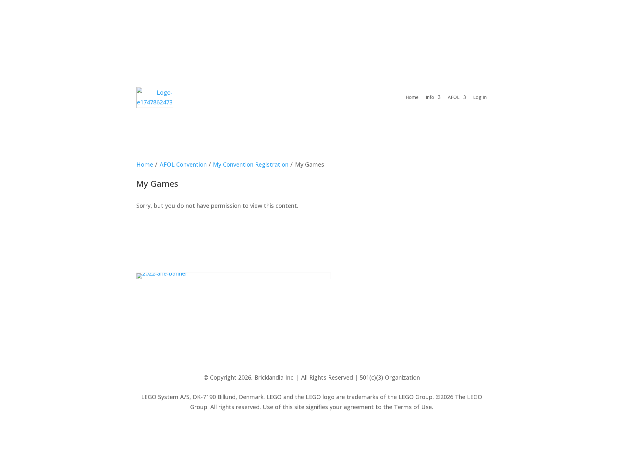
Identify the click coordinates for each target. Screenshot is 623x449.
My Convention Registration (250, 164)
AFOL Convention (183, 164)
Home (412, 97)
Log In (480, 97)
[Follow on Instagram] (430, 30)
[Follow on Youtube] (445, 30)
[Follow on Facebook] (384, 30)
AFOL (453, 97)
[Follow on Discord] (460, 30)
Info (430, 97)
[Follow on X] (414, 30)
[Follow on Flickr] (399, 30)
